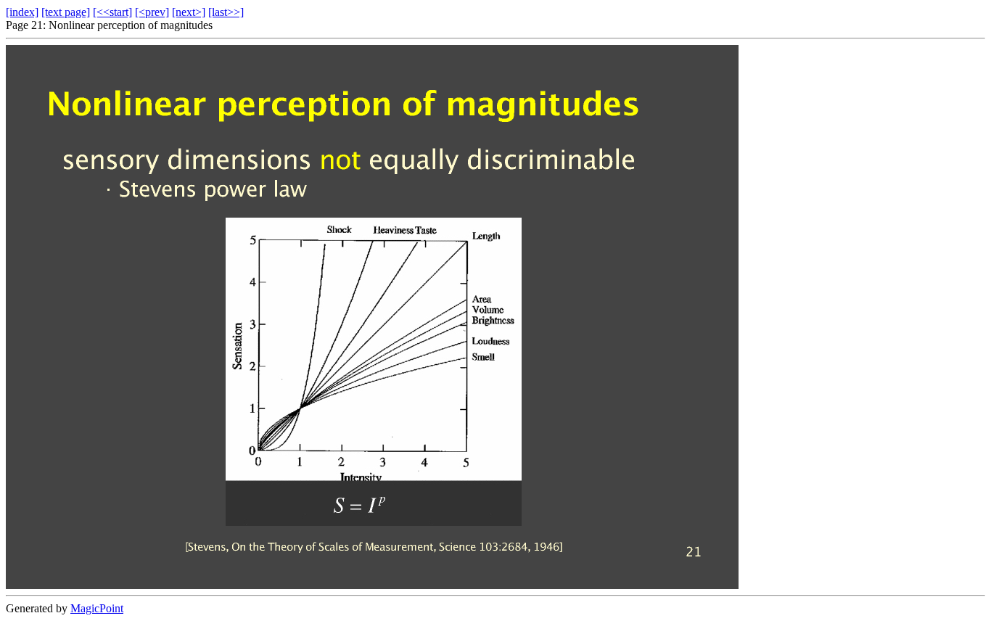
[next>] (188, 12)
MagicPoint (96, 608)
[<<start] (112, 12)
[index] (22, 12)
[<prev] (152, 12)
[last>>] (226, 12)
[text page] (65, 12)
